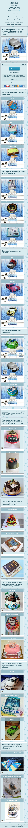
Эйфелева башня (12, 178)
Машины (5, 253)
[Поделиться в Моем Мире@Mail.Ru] (15, 86)
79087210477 (5, 413)
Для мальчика (12, 336)
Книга (12, 557)
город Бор (14, 5)
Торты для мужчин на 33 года (12, 423)
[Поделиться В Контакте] (23, 86)
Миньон (12, 98)
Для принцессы (12, 638)
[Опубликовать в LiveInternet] (10, 86)
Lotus (12, 305)
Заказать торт (14, 13)
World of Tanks (12, 428)
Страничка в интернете (12, 225)
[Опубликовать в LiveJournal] (13, 86)
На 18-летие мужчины (12, 800)
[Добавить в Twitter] (20, 86)
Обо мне (17, 22)
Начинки (12, 22)
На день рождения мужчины (12, 452)
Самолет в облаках (12, 384)
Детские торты (11, 16)
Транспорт (5, 332)
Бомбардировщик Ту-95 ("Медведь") (12, 752)
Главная (5, 16)
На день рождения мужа (12, 475)
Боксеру (12, 122)
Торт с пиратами (12, 590)
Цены (21, 22)
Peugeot (12, 360)
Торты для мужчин (8, 504)
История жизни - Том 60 (12, 533)
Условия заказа (10, 24)
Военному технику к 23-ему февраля (12, 776)
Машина (12, 719)
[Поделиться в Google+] (7, 86)
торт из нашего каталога (15, 825)
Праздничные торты (11, 19)
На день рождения (12, 509)
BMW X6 (12, 671)
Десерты (19, 19)
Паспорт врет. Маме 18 (12, 614)
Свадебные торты (20, 16)
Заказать (14, 69)
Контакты (7, 22)
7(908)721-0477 (14, 8)
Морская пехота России (12, 201)
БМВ (12, 257)
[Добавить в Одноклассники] (18, 86)
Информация (18, 24)
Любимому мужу (12, 146)
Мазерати (12, 281)
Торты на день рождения (14, 172)
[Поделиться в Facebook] (5, 86)
